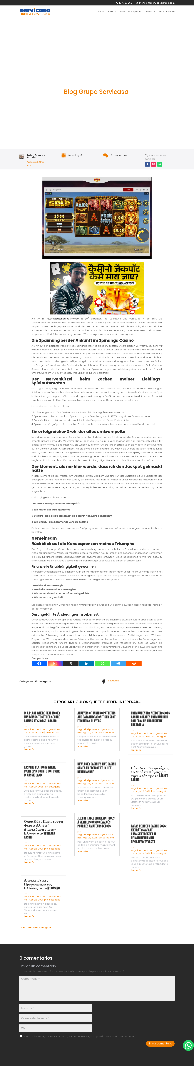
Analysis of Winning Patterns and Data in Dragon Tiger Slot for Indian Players (96, 717)
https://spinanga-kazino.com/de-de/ (68, 318)
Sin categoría (75, 155)
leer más (29, 749)
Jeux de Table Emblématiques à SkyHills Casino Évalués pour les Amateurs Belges (96, 822)
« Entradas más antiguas (36, 927)
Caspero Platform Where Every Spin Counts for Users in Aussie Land (42, 771)
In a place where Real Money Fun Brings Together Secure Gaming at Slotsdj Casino (42, 717)
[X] (71, 663)
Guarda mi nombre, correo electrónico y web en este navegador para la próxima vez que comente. (79, 1036)
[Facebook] (39, 663)
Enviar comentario (160, 1043)
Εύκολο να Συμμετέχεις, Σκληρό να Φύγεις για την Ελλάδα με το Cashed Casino (150, 774)
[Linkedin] (86, 663)
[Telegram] (118, 663)
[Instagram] (55, 663)
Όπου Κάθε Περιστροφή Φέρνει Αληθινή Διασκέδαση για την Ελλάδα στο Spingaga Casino (43, 829)
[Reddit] (134, 663)
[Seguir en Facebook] (147, 164)
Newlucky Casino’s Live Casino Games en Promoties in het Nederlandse (96, 768)
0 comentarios (119, 155)
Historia (112, 11)
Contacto (150, 11)
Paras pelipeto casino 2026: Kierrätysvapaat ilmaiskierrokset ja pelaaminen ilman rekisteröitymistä (149, 834)
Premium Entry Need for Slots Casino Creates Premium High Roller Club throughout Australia (150, 719)
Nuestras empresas (130, 11)
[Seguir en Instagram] (153, 164)
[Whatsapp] (102, 663)
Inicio (101, 11)
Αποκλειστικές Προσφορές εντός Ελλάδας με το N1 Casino (42, 884)
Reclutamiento (167, 11)
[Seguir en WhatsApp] (159, 164)
